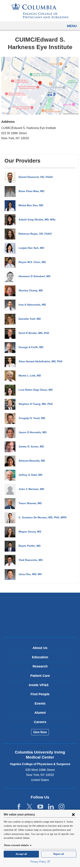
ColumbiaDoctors (40, 626)
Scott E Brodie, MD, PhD (34, 332)
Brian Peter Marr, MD (31, 191)
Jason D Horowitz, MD (33, 432)
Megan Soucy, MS (30, 531)
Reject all (58, 854)
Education (40, 657)
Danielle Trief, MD (30, 318)
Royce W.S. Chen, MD (32, 262)
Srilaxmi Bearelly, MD (32, 460)
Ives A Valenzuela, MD (32, 304)
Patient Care (40, 676)
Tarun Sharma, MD (30, 503)
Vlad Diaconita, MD (31, 559)
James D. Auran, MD (31, 446)
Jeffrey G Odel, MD (30, 474)
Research (40, 666)
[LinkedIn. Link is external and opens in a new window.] (51, 807)
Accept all (21, 854)
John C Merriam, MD (31, 489)
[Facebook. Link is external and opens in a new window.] (19, 807)
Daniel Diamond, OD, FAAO (36, 176)
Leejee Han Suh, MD (31, 247)
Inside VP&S (41, 686)
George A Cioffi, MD (31, 347)
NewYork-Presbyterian (40, 615)
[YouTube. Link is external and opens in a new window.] (40, 807)
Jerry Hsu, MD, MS (30, 574)
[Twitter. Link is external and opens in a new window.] (29, 807)
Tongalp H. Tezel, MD (32, 418)
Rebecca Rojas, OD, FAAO (35, 233)
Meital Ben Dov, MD (31, 205)
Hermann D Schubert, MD (34, 276)
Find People (40, 694)
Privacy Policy (38, 861)
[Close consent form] (73, 814)
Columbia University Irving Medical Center (40, 603)
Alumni (40, 713)
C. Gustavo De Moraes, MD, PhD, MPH (42, 517)
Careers (40, 722)
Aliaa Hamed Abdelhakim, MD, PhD (40, 361)
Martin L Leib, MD (30, 375)
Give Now (40, 732)
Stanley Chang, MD (31, 290)
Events (40, 703)
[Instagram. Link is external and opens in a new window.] (61, 807)
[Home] (40, 10)
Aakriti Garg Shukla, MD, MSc (37, 219)
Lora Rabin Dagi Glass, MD (36, 389)
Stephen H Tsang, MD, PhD (36, 403)
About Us (40, 648)
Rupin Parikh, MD (30, 545)
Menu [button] (72, 26)
